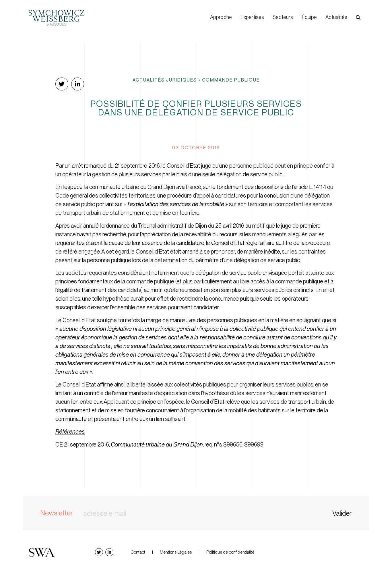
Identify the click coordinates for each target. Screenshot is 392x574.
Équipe (309, 17)
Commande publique (231, 80)
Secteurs (283, 17)
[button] (358, 17)
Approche (221, 17)
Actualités (336, 17)
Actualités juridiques (165, 80)
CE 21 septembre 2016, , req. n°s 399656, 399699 (159, 444)
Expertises (252, 17)
